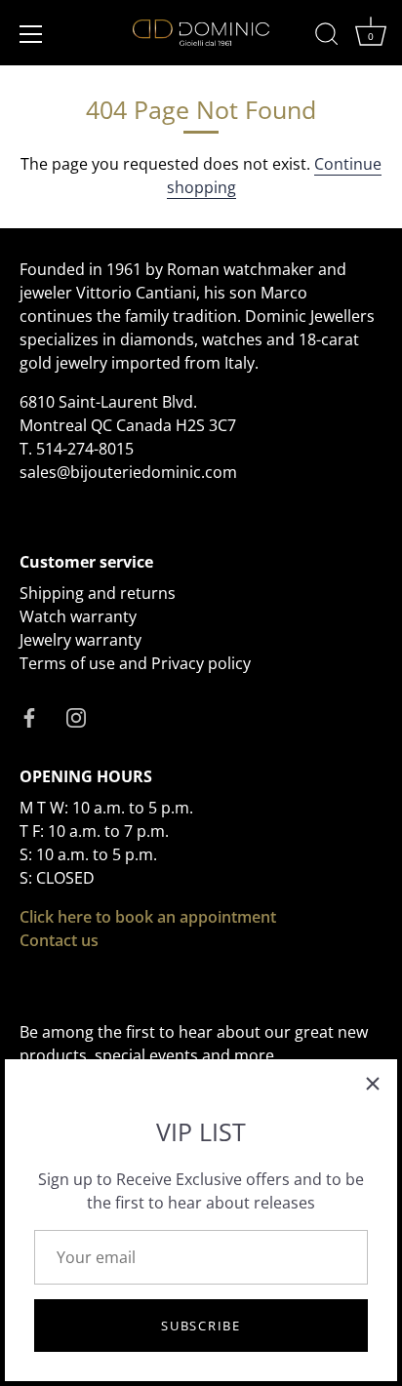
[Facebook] (29, 716)
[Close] (372, 1083)
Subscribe (200, 1325)
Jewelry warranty (80, 640)
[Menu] (31, 34)
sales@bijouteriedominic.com (128, 472)
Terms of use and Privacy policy (135, 663)
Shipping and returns (98, 593)
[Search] (326, 37)
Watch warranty (78, 616)
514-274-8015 (85, 448)
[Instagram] (76, 716)
